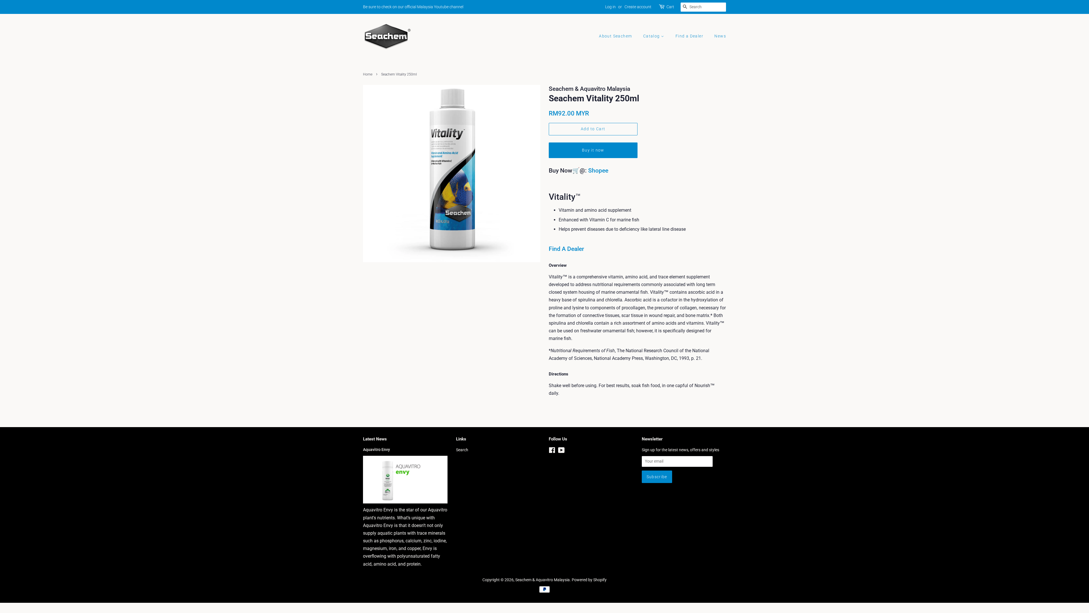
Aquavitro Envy (376, 449)
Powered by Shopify (589, 580)
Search (462, 450)
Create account (637, 7)
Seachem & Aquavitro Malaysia (542, 580)
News (720, 36)
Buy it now (593, 150)
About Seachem (615, 36)
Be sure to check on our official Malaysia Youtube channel (413, 7)
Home (367, 74)
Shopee (598, 170)
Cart (670, 7)
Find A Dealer (566, 248)
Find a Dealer (689, 36)
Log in (610, 7)
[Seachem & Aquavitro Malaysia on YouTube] (561, 451)
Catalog (652, 36)
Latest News (375, 439)
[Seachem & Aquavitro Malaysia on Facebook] (552, 451)
